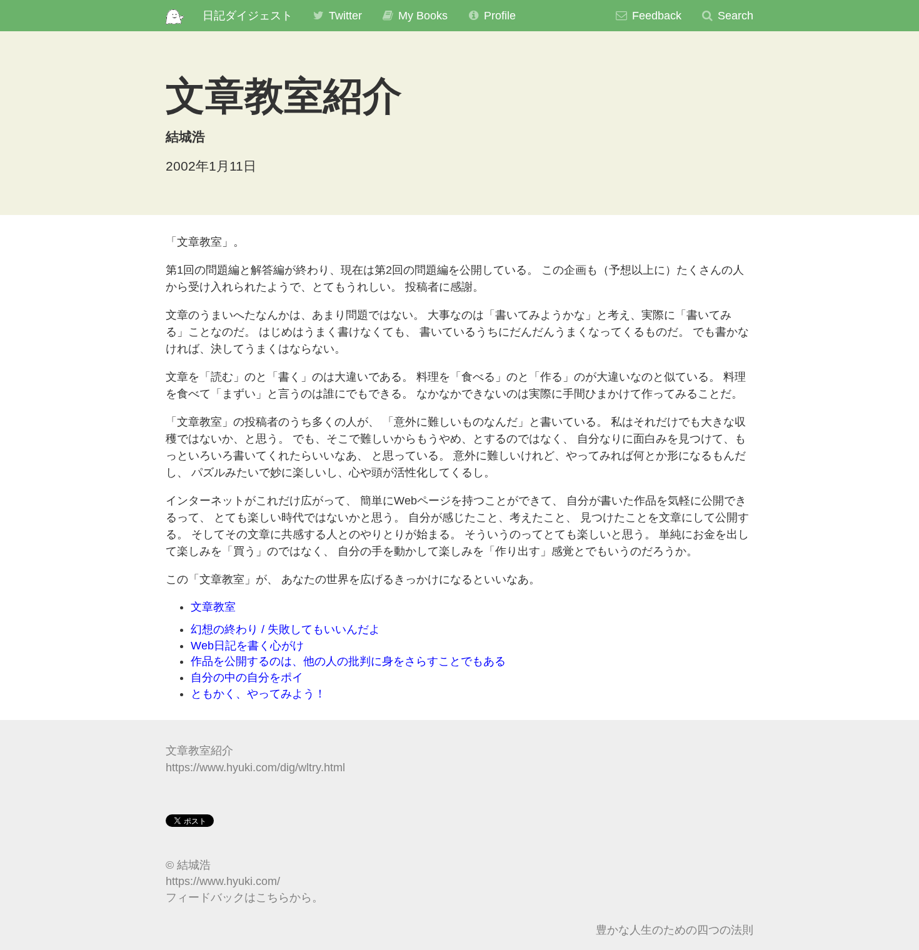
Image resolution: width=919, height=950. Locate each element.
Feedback (655, 15)
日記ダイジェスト (248, 15)
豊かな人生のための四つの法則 (674, 930)
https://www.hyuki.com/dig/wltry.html (255, 767)
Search (734, 15)
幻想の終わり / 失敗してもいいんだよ (285, 629)
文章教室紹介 (199, 750)
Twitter (344, 15)
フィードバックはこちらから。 (244, 897)
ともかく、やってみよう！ (258, 694)
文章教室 (213, 607)
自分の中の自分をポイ (247, 677)
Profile (498, 15)
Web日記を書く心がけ (247, 645)
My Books (421, 15)
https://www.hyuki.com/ (223, 881)
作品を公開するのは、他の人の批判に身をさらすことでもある (348, 661)
